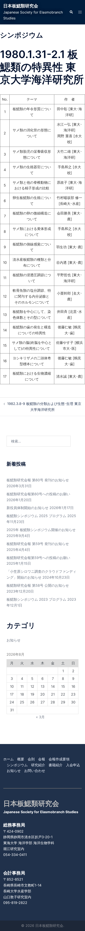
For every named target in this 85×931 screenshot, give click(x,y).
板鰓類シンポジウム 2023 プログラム (36, 599)
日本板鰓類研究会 (20, 6)
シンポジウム (17, 765)
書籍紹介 (56, 765)
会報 (41, 759)
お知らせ (13, 640)
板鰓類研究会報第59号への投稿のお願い (38, 558)
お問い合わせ (34, 770)
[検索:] (39, 441)
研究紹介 (38, 765)
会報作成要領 (59, 759)
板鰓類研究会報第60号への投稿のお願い (38, 494)
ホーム (8, 759)
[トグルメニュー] (80, 12)
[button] (71, 12)
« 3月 (40, 717)
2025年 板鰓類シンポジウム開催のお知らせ (41, 530)
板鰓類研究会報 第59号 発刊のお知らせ (38, 544)
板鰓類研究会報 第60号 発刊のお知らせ (38, 480)
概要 (20, 759)
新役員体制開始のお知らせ (27, 508)
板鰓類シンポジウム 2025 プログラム (36, 516)
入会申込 (73, 765)
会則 (31, 759)
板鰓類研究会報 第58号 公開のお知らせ (38, 585)
